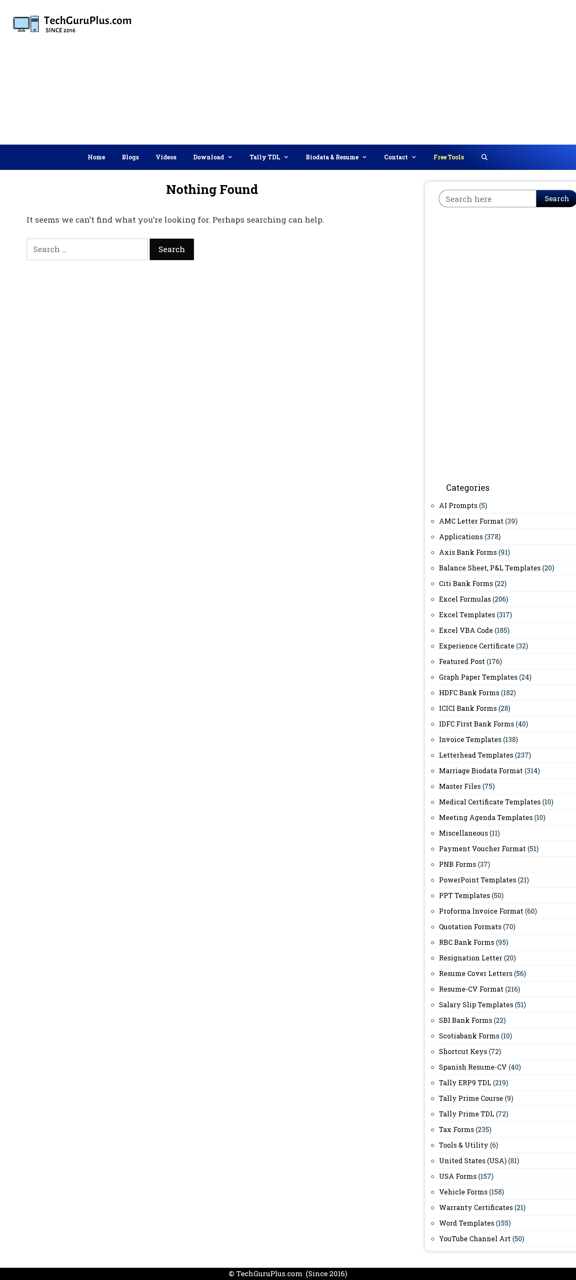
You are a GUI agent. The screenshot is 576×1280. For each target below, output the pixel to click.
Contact (396, 157)
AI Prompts (458, 505)
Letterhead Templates (476, 754)
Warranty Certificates (476, 1207)
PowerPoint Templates (477, 879)
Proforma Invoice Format (481, 910)
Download (208, 157)
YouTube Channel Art (475, 1238)
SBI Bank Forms (465, 1020)
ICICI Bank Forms (468, 708)
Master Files (460, 786)
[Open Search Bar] (484, 157)
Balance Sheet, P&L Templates (490, 567)
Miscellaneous (463, 832)
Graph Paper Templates (478, 676)
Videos (166, 157)
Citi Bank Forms (466, 583)
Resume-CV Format (471, 988)
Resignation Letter (470, 957)
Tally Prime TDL (466, 1113)
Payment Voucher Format (482, 848)
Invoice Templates (470, 739)
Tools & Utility (463, 1144)
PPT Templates (464, 895)
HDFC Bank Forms (469, 692)
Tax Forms (456, 1129)
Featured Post (462, 661)
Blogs (130, 157)
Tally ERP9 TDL (465, 1082)
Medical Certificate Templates (490, 801)
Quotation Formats (470, 926)
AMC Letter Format (471, 520)
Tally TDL (265, 157)
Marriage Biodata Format (481, 770)
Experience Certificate (476, 645)
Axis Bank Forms (468, 552)
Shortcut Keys (463, 1051)
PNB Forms (457, 864)
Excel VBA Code (466, 630)
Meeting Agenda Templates (486, 817)
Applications (461, 536)
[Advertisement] (433, 70)
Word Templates (466, 1222)
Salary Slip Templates (476, 1004)
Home (96, 157)
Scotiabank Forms (469, 1035)
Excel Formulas (465, 598)
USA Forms (457, 1176)
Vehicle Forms (463, 1191)
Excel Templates (467, 614)
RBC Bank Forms (466, 942)
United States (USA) (472, 1160)
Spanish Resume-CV (473, 1066)
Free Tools (448, 157)
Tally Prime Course (471, 1098)
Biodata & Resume (332, 157)
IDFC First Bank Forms (476, 723)
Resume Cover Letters (475, 973)
